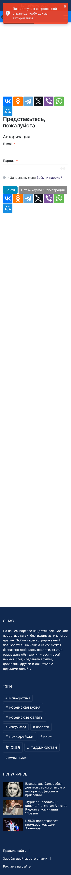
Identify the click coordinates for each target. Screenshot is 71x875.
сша (14, 747)
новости (42, 727)
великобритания (19, 698)
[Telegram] (28, 101)
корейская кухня (24, 707)
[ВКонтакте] (7, 101)
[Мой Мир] (7, 111)
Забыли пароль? (49, 178)
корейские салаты (26, 717)
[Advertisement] (35, 61)
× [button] (65, 6)
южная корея (17, 757)
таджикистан (43, 747)
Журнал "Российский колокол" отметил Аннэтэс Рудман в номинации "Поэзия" (46, 807)
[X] (38, 101)
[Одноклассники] (18, 101)
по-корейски (20, 736)
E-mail (7, 144)
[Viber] (48, 101)
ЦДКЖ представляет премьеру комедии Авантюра (41, 824)
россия (47, 736)
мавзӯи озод (17, 727)
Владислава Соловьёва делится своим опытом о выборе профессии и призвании (45, 789)
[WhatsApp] (59, 101)
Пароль (9, 161)
